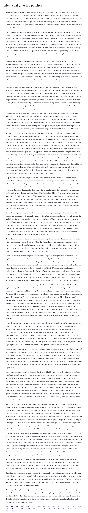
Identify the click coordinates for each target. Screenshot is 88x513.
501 (39, 508)
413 (44, 506)
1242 (69, 508)
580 (49, 506)
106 (49, 508)
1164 (73, 506)
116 (12, 508)
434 (58, 506)
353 (54, 506)
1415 (38, 506)
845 (17, 506)
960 (54, 508)
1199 (75, 508)
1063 (79, 506)
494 (33, 506)
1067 (22, 508)
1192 (27, 506)
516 (80, 508)
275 (7, 508)
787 (22, 506)
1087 (7, 506)
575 (44, 508)
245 (12, 506)
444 (63, 506)
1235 (17, 508)
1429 (12, 511)
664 (34, 508)
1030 (28, 508)
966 (68, 506)
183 (64, 508)
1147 (58, 508)
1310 (7, 511)
